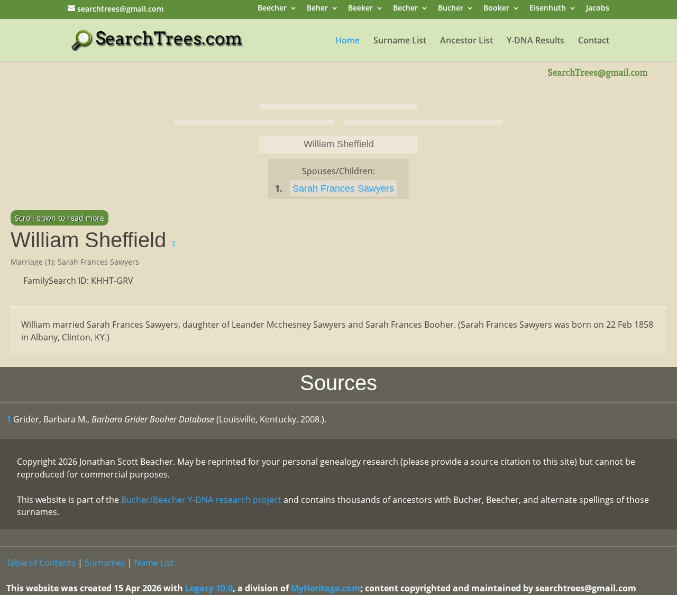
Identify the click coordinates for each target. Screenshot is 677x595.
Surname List (399, 41)
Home (347, 41)
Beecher (272, 9)
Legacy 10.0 (209, 588)
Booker (496, 9)
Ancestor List (466, 41)
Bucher (450, 9)
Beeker (360, 9)
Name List (154, 563)
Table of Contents (41, 563)
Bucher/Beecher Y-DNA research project (201, 500)
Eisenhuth (547, 9)
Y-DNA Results (535, 41)
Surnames (105, 563)
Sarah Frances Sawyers (343, 188)
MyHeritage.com (325, 588)
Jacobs (597, 9)
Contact (593, 41)
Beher (317, 9)
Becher (405, 9)
